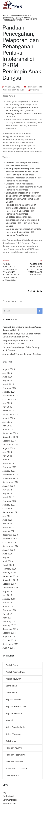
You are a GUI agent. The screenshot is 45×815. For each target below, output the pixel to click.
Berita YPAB (11, 686)
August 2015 (8, 648)
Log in (5, 792)
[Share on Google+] (34, 291)
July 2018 (7, 603)
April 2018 (7, 606)
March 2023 (8, 463)
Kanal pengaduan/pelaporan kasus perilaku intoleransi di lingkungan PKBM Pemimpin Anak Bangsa (23, 172)
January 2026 (9, 392)
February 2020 (9, 569)
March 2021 (8, 527)
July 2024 (7, 422)
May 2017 (7, 614)
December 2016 (10, 629)
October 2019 (9, 584)
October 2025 (9, 399)
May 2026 (7, 380)
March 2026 (8, 384)
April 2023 (7, 459)
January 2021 (9, 531)
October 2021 (9, 508)
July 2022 (7, 490)
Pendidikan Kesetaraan (16, 768)
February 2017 (9, 621)
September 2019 (10, 587)
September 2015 (10, 644)
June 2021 (7, 520)
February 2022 (9, 501)
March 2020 (8, 565)
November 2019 (10, 580)
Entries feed (8, 796)
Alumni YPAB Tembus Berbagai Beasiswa (21, 354)
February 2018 (9, 610)
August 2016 (8, 636)
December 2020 (10, 535)
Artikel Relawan (13, 679)
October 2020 (9, 542)
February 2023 (9, 467)
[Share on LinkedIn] (41, 291)
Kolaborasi (11, 741)
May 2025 (7, 407)
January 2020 (9, 572)
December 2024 (10, 414)
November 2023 (10, 437)
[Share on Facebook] (28, 291)
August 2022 (8, 486)
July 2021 (7, 516)
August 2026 (8, 369)
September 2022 (10, 482)
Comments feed (10, 800)
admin (36, 90)
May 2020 (7, 557)
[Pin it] (38, 291)
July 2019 (7, 591)
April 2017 (7, 618)
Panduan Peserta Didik (16, 755)
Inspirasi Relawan (14, 713)
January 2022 (9, 505)
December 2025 (10, 395)
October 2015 (9, 640)
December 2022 (10, 475)
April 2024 (7, 429)
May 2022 (7, 493)
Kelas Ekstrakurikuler (16, 727)
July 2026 (7, 373)
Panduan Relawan (16, 90)
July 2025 (7, 403)
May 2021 (7, 523)
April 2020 (7, 561)
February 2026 (9, 388)
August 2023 (8, 448)
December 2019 (10, 576)
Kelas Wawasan (13, 734)
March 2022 (8, 497)
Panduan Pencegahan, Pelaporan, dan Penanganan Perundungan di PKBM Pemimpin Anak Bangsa (10, 272)
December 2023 (10, 433)
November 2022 (10, 478)
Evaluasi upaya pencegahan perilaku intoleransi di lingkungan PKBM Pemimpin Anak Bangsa (23, 232)
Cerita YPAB (11, 693)
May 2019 (7, 595)
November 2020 (10, 539)
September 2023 (10, 444)
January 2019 (9, 599)
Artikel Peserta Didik (15, 672)
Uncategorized (12, 775)
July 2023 (7, 452)
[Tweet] (31, 291)
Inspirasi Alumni (13, 699)
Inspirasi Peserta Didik (16, 706)
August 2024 (8, 418)
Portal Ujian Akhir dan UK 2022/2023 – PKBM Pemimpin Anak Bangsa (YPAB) (34, 269)
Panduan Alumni (14, 748)
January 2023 (9, 471)
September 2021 (10, 512)
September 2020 (10, 546)
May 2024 (7, 426)
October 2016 (9, 633)
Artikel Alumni (13, 665)
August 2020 (8, 550)
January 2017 (9, 625)
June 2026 (7, 377)
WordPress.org (9, 803)
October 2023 (9, 441)
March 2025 (8, 411)
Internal (9, 720)
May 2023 (7, 456)
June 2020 (7, 554)
